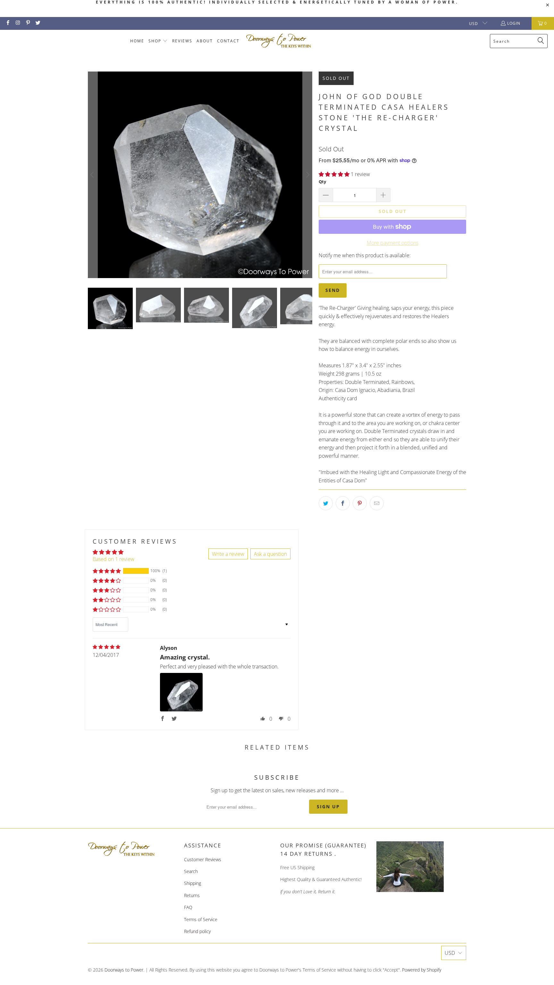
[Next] (307, 175)
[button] (158, 41)
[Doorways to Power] (279, 40)
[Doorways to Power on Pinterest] (27, 23)
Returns (192, 895)
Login (513, 23)
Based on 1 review (113, 559)
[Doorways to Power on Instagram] (17, 23)
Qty (322, 181)
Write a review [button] (228, 553)
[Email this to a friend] (377, 503)
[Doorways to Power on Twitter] (37, 23)
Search (191, 871)
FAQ (188, 907)
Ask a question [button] (270, 553)
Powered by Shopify (421, 970)
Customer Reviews (202, 859)
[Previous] (93, 175)
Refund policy (197, 931)
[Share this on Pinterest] (360, 503)
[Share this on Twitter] (326, 503)
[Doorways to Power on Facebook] (7, 23)
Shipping (192, 883)
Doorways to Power (124, 970)
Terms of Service (200, 919)
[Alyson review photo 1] (181, 692)
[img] (106, 647)
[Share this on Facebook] (343, 503)
